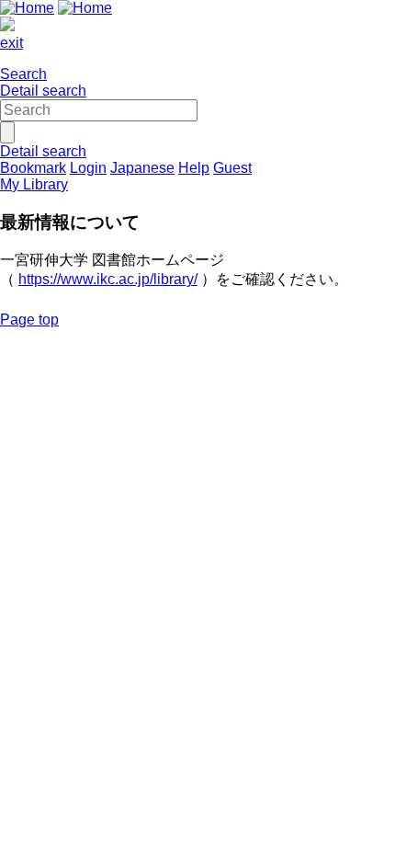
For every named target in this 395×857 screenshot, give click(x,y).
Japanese (142, 168)
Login (88, 168)
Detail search (43, 90)
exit (11, 43)
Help (193, 168)
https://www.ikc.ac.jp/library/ (108, 279)
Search (23, 74)
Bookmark (33, 168)
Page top (29, 319)
